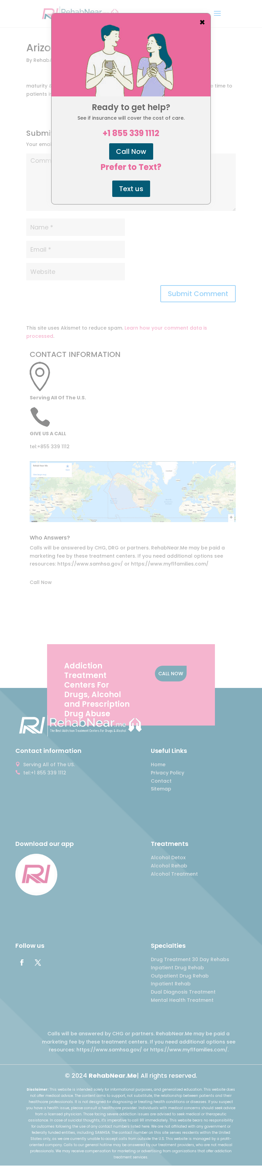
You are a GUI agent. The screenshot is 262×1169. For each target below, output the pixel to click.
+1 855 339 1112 (131, 133)
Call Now (131, 151)
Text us (131, 189)
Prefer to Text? (131, 167)
